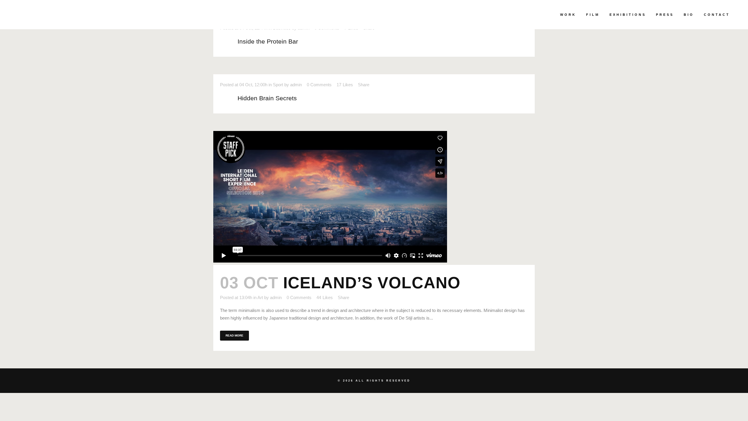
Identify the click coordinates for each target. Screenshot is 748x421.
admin (296, 84)
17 (345, 85)
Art (260, 297)
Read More (234, 335)
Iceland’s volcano (371, 283)
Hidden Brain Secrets (267, 98)
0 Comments (319, 84)
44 (324, 298)
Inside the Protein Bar (268, 41)
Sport (278, 84)
